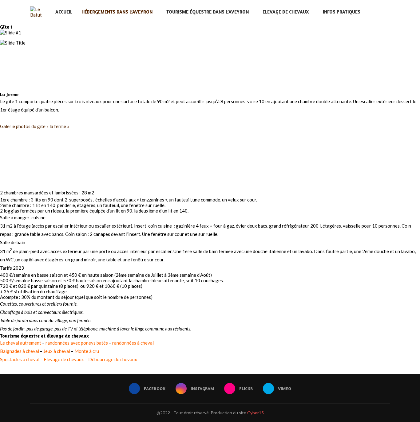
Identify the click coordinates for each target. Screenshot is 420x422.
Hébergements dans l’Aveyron (117, 12)
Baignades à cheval (19, 351)
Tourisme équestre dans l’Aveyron (207, 12)
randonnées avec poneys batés (77, 343)
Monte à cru (86, 351)
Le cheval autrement (20, 343)
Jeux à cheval (56, 351)
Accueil (63, 12)
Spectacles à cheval (19, 359)
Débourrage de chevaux (112, 359)
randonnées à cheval (133, 343)
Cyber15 (255, 412)
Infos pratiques (341, 12)
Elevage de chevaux (286, 12)
